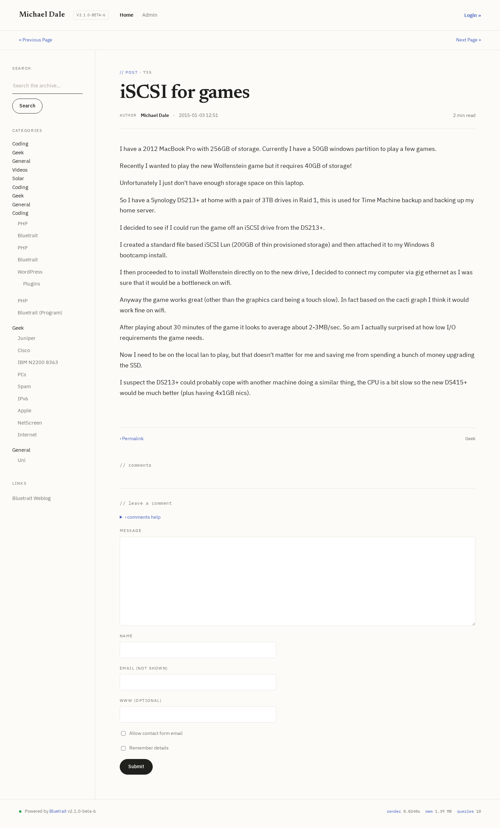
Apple (24, 410)
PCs (22, 374)
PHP (23, 223)
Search (27, 106)
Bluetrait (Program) (40, 312)
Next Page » (468, 40)
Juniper (27, 338)
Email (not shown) (144, 668)
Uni (22, 460)
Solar (18, 178)
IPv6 (23, 398)
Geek (18, 152)
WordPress (30, 272)
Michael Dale (155, 115)
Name (126, 635)
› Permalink (132, 438)
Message (130, 530)
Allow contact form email (156, 733)
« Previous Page (35, 40)
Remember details (149, 748)
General (21, 161)
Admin (149, 15)
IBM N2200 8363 (38, 362)
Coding (20, 143)
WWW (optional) (141, 700)
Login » (472, 15)
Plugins (31, 283)
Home (126, 15)
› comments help (143, 517)
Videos (20, 170)
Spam (24, 386)
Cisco (24, 350)
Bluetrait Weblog (31, 498)
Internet (27, 434)
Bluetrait (28, 235)
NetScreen (30, 422)
